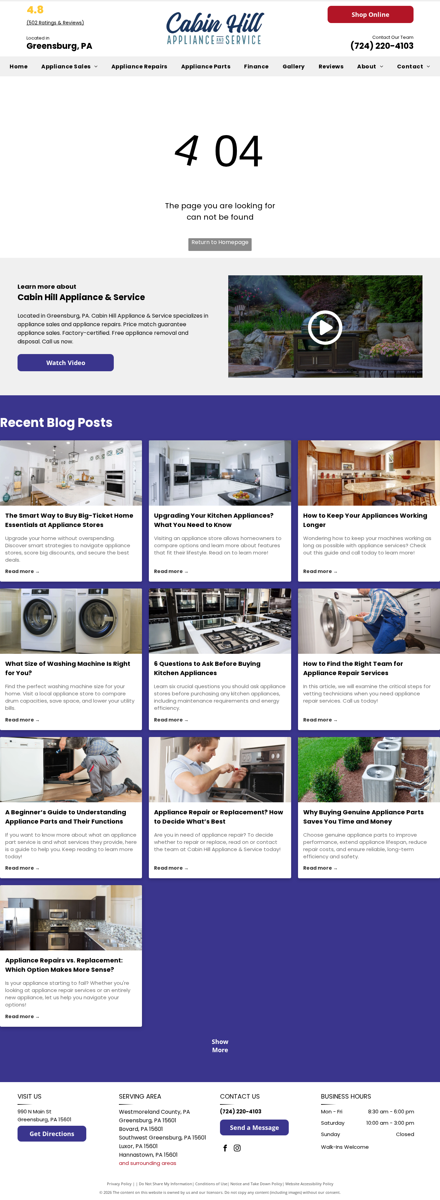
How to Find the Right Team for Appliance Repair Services (353, 668)
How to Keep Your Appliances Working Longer (365, 520)
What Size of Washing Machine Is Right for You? (67, 668)
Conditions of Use (211, 1183)
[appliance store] (220, 473)
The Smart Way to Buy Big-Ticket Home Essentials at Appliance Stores (69, 520)
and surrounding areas (147, 1163)
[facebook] (225, 1149)
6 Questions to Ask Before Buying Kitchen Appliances (207, 668)
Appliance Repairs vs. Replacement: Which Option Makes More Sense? (64, 965)
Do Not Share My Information (165, 1183)
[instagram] (237, 1149)
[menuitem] (18, 66)
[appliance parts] (369, 769)
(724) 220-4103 (382, 46)
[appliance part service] (71, 769)
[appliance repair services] (369, 621)
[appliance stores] (71, 473)
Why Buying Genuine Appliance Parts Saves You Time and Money (363, 817)
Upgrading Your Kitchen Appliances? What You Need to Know (214, 520)
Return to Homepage (220, 242)
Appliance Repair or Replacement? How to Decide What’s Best (218, 817)
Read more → (22, 571)
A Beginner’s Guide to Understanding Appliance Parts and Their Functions (65, 817)
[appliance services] (369, 473)
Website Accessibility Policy (309, 1183)
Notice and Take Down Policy (256, 1183)
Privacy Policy (119, 1183)
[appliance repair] (220, 769)
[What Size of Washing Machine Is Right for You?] (71, 621)
